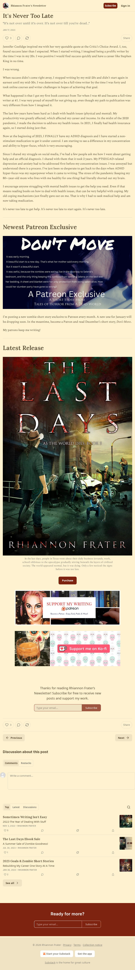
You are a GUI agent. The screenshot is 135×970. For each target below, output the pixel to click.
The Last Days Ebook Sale (21, 839)
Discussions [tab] (29, 807)
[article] (67, 824)
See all (10, 883)
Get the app (85, 953)
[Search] (128, 807)
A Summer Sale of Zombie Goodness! (25, 843)
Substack (50, 962)
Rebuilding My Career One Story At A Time (28, 865)
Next (121, 737)
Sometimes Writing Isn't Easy (25, 817)
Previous (16, 737)
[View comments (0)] (18, 38)
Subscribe (110, 5)
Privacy (67, 945)
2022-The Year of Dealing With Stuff (24, 821)
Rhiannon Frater (26, 826)
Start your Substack (58, 953)
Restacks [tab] (26, 763)
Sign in (125, 5)
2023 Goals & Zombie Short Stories (28, 861)
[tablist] (18, 763)
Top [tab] (7, 807)
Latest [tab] (16, 807)
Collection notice (92, 945)
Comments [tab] (11, 763)
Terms (77, 945)
